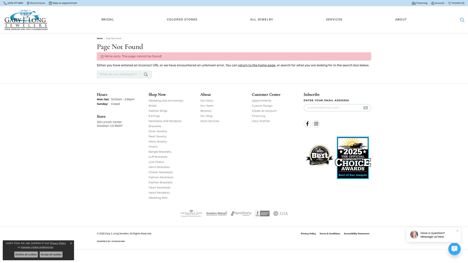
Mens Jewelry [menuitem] (158, 141)
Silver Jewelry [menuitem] (158, 131)
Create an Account (264, 111)
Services (334, 19)
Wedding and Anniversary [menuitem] (166, 100)
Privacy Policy (308, 233)
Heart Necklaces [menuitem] (159, 187)
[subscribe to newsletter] (366, 107)
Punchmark (118, 242)
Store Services (209, 121)
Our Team (206, 105)
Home (100, 38)
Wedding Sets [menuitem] (158, 197)
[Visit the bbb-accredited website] (262, 213)
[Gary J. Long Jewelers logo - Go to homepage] (26, 19)
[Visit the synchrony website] (241, 213)
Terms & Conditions (330, 233)
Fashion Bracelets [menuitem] (160, 182)
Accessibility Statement (356, 233)
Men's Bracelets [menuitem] (159, 167)
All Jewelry (261, 19)
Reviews (205, 111)
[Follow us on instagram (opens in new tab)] (316, 123)
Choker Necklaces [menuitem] (161, 172)
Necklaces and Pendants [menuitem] (165, 121)
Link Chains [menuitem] (156, 162)
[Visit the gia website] (280, 213)
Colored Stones (182, 19)
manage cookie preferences (37, 247)
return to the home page (256, 65)
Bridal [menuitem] (152, 105)
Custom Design (262, 105)
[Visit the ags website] (191, 213)
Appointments (261, 100)
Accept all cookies (51, 254)
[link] (13, 3)
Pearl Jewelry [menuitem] (157, 136)
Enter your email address (326, 100)
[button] (437, 3)
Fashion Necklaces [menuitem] (161, 177)
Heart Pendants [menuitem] (159, 192)
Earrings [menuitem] (154, 116)
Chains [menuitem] (153, 146)
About (401, 19)
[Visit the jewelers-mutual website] (216, 213)
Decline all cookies (26, 254)
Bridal (107, 19)
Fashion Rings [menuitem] (158, 111)
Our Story (206, 100)
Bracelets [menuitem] (155, 126)
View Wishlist (261, 121)
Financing (258, 116)
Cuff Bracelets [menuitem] (158, 157)
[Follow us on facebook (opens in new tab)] (307, 123)
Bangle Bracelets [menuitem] (160, 151)
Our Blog (206, 116)
